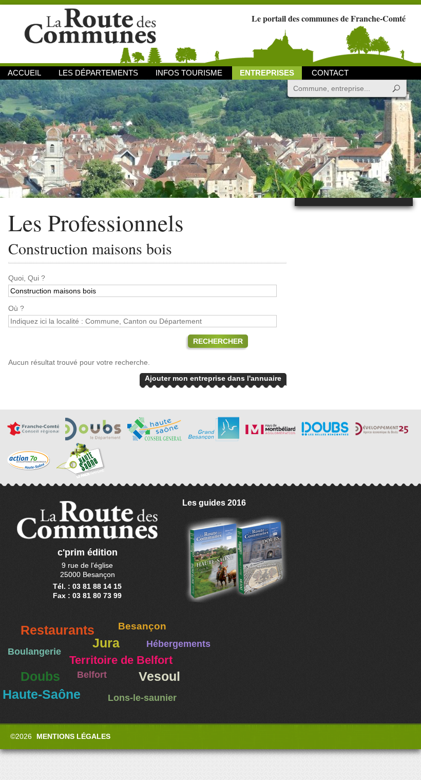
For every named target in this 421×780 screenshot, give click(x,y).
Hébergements (178, 644)
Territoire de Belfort (121, 660)
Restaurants (57, 630)
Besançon (142, 626)
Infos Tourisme (189, 72)
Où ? (16, 308)
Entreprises (267, 72)
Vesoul (159, 676)
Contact (330, 72)
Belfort (92, 675)
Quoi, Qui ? (26, 278)
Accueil (24, 72)
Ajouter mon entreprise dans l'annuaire (213, 378)
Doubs (40, 676)
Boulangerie (34, 651)
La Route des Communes (90, 33)
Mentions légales (73, 736)
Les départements (98, 72)
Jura (106, 643)
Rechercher (218, 341)
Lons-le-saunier (142, 698)
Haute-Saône (42, 694)
